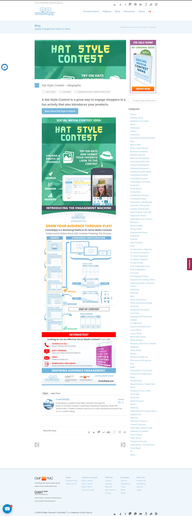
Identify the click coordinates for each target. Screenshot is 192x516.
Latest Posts (55, 393)
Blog (117, 11)
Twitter (113, 3)
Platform (107, 11)
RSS (154, 3)
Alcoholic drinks (136, 118)
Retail (132, 377)
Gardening (134, 289)
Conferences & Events (139, 195)
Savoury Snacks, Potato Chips (142, 384)
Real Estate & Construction (141, 370)
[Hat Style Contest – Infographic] (80, 59)
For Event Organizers (139, 256)
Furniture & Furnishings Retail (142, 280)
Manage (108, 484)
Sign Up (139, 487)
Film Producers (136, 242)
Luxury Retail (135, 330)
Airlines (133, 114)
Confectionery (136, 188)
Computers (134, 185)
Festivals (134, 239)
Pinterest (149, 3)
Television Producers (138, 421)
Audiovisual (135, 128)
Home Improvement (138, 300)
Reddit (102, 430)
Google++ (118, 430)
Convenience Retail (138, 199)
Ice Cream (134, 313)
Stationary (134, 408)
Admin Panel (87, 487)
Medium (139, 3)
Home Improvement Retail (141, 303)
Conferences (135, 192)
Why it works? (87, 481)
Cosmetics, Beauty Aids (140, 205)
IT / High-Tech (136, 323)
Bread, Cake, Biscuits (139, 148)
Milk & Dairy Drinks (138, 337)
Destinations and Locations (141, 219)
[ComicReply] (48, 404)
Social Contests (91, 11)
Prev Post (37, 444)
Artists (132, 124)
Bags (132, 141)
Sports (133, 404)
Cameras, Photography (139, 158)
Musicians (134, 347)
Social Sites (135, 394)
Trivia (123, 487)
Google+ (123, 3)
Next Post (123, 444)
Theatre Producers (138, 424)
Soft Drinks (134, 397)
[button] (7, 508)
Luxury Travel (135, 333)
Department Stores (138, 216)
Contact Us (141, 481)
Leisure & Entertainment (140, 327)
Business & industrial (138, 151)
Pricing (108, 493)
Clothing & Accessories (128, 27)
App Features (110, 490)
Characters (125, 484)
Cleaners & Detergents (139, 165)
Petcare (133, 354)
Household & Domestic (139, 310)
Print (132, 364)
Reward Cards (136, 381)
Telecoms (134, 418)
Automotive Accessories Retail (142, 138)
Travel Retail (135, 448)
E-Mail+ (123, 430)
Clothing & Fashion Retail (101, 92)
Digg (107, 430)
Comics (124, 481)
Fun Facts (134, 273)
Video (123, 493)
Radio (132, 367)
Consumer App (88, 490)
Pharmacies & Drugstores (140, 360)
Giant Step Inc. (87, 513)
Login (138, 490)
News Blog (140, 484)
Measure (108, 487)
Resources (129, 11)
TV (131, 451)
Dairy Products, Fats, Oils (140, 212)
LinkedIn (133, 3)
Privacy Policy (71, 481)
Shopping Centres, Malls (140, 391)
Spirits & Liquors (137, 401)
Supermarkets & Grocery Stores (143, 411)
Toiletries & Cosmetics (139, 431)
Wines (132, 455)
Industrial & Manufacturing (141, 316)
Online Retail (135, 350)
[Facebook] (119, 402)
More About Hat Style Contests (60, 111)
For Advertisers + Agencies (141, 249)
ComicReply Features (139, 178)
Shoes (132, 387)
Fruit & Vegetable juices (140, 266)
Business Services (137, 155)
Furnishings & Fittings (139, 276)
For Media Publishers (139, 259)
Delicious (113, 430)
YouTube (144, 3)
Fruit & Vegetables (137, 269)
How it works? (87, 484)
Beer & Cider (135, 145)
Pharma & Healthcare (139, 357)
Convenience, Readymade (141, 202)
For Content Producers (139, 253)
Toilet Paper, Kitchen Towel (141, 428)
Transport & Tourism (138, 441)
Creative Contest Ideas (139, 209)
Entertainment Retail (138, 232)
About (142, 11)
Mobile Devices (136, 340)
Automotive (134, 135)
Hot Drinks (134, 306)
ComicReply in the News (140, 182)
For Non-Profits (136, 263)
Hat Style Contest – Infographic (61, 85)
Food (132, 246)
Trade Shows (135, 438)
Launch (108, 481)
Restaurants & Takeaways (141, 374)
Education (134, 222)
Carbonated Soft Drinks (140, 161)
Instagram (128, 3)
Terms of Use (71, 484)
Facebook (118, 3)
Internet (133, 320)
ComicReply (66, 92)
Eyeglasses (135, 236)
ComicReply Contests (139, 175)
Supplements (135, 414)
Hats (132, 296)
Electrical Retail (136, 226)
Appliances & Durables (139, 121)
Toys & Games (136, 435)
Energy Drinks (136, 229)
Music (123, 490)
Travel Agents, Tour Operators (142, 445)
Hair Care (134, 293)
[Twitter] (122, 402)
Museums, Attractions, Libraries (143, 343)
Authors (133, 131)
